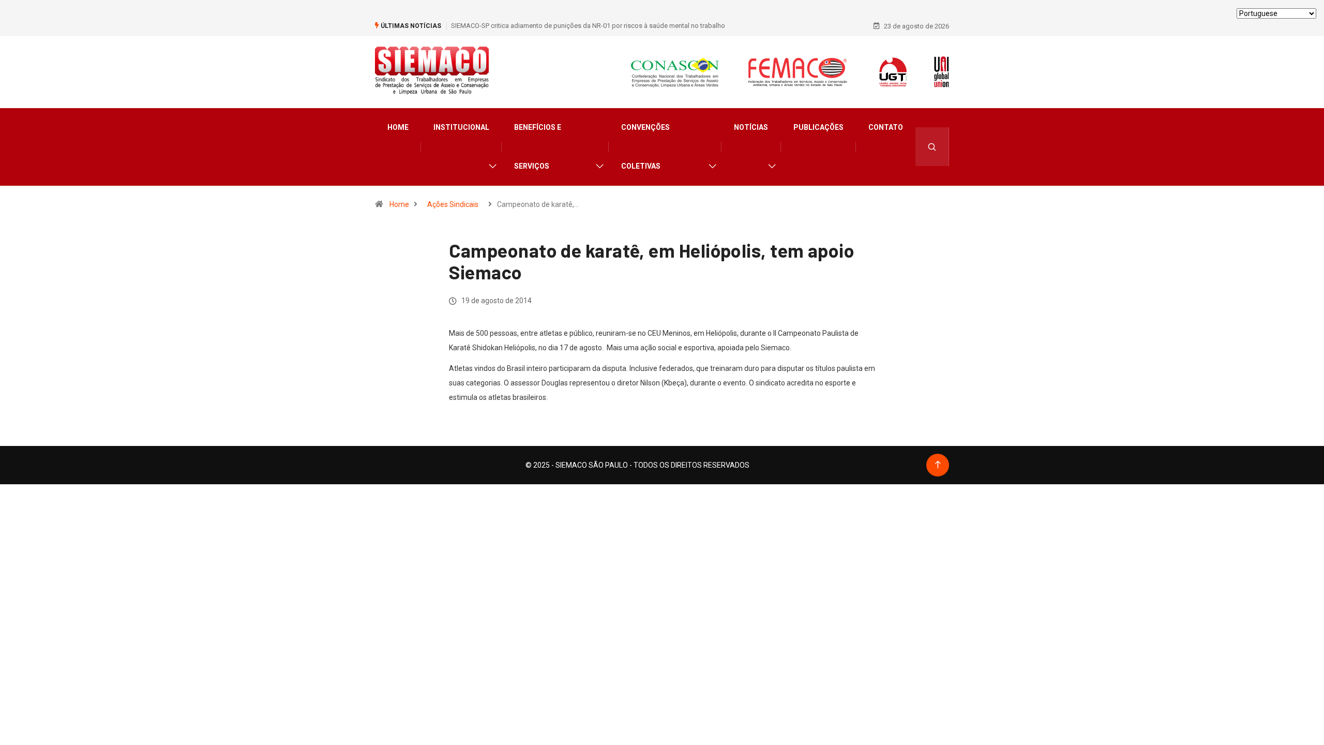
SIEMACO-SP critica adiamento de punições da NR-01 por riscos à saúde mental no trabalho (588, 25)
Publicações (818, 127)
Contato (885, 127)
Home (398, 127)
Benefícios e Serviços (537, 146)
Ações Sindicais (452, 204)
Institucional (461, 127)
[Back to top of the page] (938, 465)
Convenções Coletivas (645, 146)
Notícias (751, 127)
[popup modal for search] (932, 146)
